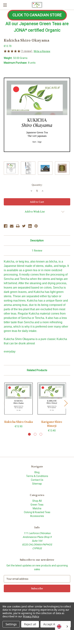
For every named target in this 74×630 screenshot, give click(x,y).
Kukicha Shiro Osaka (18, 422)
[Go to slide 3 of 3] (41, 434)
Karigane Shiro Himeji (51, 424)
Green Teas (37, 504)
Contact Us (37, 479)
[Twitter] (24, 226)
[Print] (18, 226)
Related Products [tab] (37, 370)
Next (65, 403)
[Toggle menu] (5, 5)
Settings (11, 624)
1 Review (37, 250)
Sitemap (37, 483)
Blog (37, 472)
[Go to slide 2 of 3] (35, 434)
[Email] (11, 226)
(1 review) (27, 51)
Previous (4, 403)
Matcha (37, 508)
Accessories (37, 516)
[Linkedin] (30, 226)
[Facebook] (5, 226)
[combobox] (62, 626)
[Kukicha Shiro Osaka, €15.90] (18, 398)
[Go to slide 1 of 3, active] (29, 434)
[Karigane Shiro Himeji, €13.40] (52, 398)
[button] (37, 15)
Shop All (37, 500)
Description (37, 240)
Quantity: (37, 184)
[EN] (62, 626)
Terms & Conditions (37, 476)
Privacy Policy (31, 616)
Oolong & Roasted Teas (37, 512)
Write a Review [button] (42, 51)
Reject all (30, 624)
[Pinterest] (36, 226)
